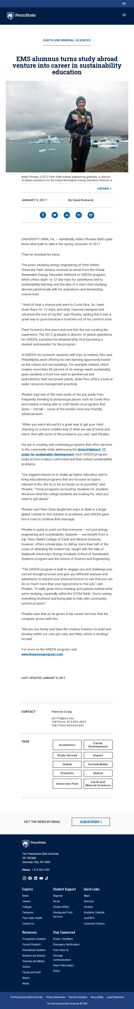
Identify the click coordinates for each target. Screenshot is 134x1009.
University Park (67, 783)
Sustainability (98, 764)
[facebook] (43, 215)
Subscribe (89, 822)
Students (67, 773)
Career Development (98, 744)
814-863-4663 (76, 721)
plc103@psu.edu (63, 718)
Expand (103, 188)
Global (67, 764)
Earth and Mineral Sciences (67, 40)
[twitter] (55, 215)
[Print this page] (91, 215)
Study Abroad (67, 755)
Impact (98, 755)
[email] (79, 215)
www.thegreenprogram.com (42, 654)
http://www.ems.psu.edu (68, 725)
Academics (67, 745)
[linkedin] (67, 215)
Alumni (98, 773)
